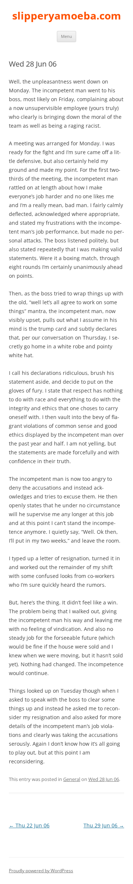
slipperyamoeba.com (66, 15)
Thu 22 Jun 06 (29, 825)
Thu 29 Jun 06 (103, 825)
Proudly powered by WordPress (41, 870)
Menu (66, 36)
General (71, 779)
